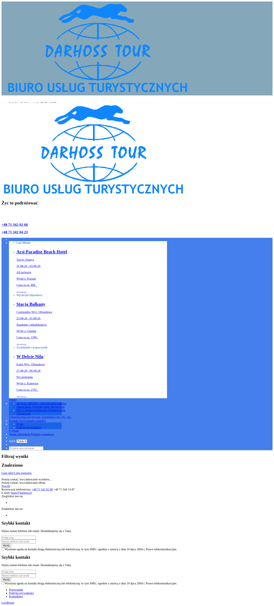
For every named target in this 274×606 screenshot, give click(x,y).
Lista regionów (23, 473)
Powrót (5, 486)
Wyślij (6, 545)
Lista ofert (7, 473)
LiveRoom (7, 602)
